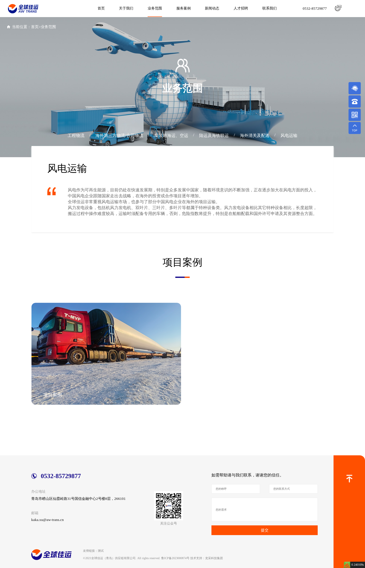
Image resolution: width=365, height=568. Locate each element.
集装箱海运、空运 (171, 135)
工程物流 (76, 135)
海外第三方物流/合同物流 (119, 135)
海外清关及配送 (255, 135)
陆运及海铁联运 (214, 135)
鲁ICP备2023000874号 (175, 558)
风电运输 (289, 135)
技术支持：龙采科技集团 (206, 558)
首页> (36, 27)
